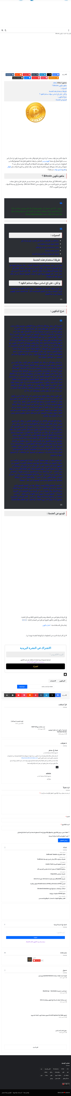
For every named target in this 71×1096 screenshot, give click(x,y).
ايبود (68, 1072)
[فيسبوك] (58, 695)
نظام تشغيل (57, 1078)
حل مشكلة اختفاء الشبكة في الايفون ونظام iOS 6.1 (53, 1000)
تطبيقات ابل (66, 1075)
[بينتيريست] (35, 695)
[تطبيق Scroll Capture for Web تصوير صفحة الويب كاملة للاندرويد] (11, 1021)
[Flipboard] (18, 695)
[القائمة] (69, 31)
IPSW (62, 1069)
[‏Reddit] (30, 695)
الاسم (68, 816)
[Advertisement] (35, 14)
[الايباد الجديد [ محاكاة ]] (13, 714)
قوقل (9, 166)
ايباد (41, 1069)
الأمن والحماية (48, 1069)
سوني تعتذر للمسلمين (61, 1031)
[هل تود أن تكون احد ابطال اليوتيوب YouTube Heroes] (57, 718)
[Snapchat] (35, 674)
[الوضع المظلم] (5, 31)
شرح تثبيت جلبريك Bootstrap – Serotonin (55, 991)
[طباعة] (7, 695)
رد (57, 767)
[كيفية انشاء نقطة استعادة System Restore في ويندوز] (11, 982)
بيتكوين (61, 681)
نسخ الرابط (22, 687)
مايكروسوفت (58, 169)
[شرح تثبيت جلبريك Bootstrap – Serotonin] (11, 994)
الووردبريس (45, 161)
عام (65, 33)
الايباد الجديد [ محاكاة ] (17, 721)
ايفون (63, 1072)
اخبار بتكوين (46, 625)
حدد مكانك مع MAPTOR (38, 727)
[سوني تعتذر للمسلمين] (11, 1036)
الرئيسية (69, 33)
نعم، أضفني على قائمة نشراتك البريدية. (58, 836)
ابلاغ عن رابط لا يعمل (7, 1092)
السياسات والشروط (17, 1092)
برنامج (51, 1072)
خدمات (52, 681)
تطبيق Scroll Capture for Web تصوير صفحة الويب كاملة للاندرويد (49, 1015)
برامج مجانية (57, 1072)
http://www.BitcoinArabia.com (29, 758)
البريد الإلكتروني (65, 824)
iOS (68, 1069)
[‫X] (52, 695)
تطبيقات (45, 1072)
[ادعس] (35, 30)
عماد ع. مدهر (53, 750)
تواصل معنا (26, 1092)
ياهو (64, 169)
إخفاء (55, 82)
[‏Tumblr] (41, 695)
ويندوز (51, 1078)
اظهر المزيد (35, 1047)
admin (48, 773)
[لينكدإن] (46, 695)
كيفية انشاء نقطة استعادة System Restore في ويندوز (53, 976)
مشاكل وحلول (66, 1078)
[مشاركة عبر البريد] (13, 695)
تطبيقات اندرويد (58, 1075)
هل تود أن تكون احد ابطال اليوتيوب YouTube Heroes (57, 731)
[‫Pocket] (24, 695)
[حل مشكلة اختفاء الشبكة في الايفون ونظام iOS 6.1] (11, 1006)
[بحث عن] (2, 31)
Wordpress (56, 1069)
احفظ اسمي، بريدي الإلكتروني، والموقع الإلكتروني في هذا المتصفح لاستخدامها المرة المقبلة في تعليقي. (42, 832)
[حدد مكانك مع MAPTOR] (35, 717)
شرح (41, 1075)
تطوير (51, 1075)
